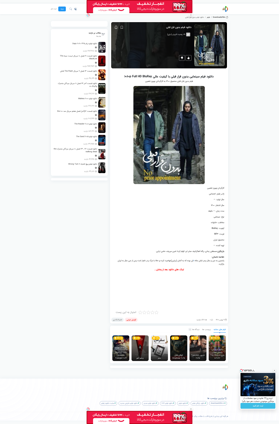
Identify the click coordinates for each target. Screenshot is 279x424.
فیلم (208, 17)
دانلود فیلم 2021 (167, 403)
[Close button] (274, 370)
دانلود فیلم (182, 403)
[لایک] (188, 58)
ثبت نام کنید (258, 405)
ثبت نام (54, 9)
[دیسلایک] (182, 58)
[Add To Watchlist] (122, 27)
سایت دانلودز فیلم (107, 403)
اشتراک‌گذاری (117, 319)
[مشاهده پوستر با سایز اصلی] (209, 45)
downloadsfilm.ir (217, 403)
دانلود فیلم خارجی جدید (129, 403)
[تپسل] (88, 15)
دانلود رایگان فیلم (198, 403)
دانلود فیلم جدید (150, 403)
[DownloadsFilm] (225, 9)
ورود (62, 8)
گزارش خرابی (131, 319)
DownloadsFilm (219, 17)
